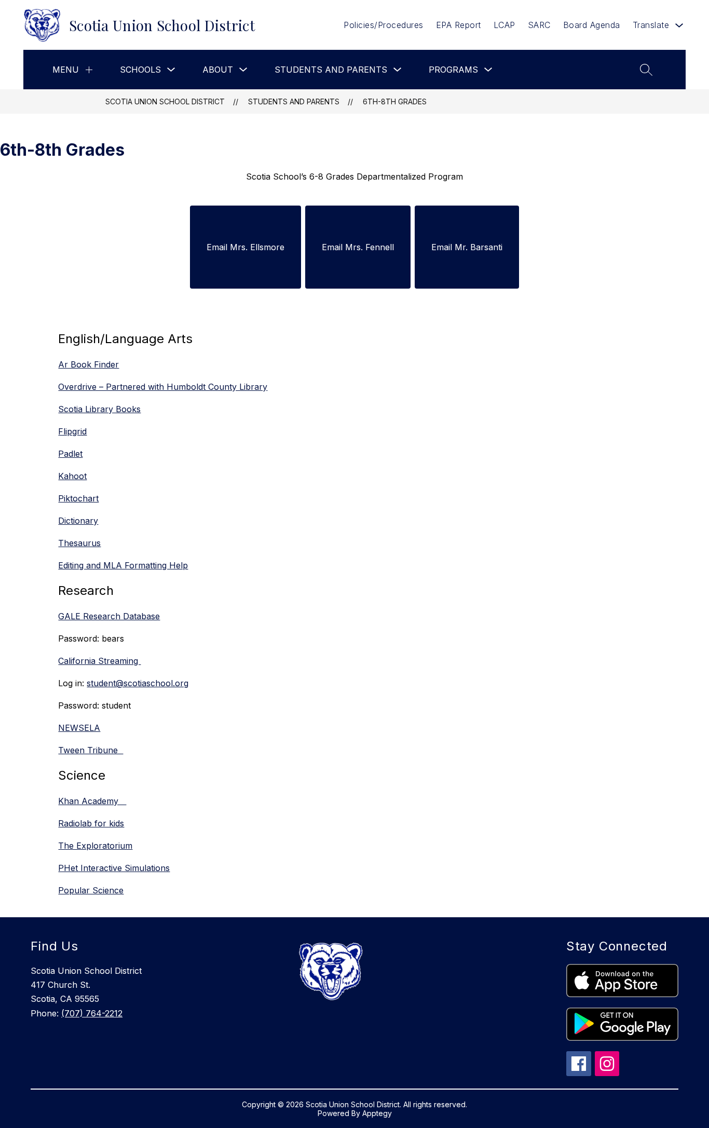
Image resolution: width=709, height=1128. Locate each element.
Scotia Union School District (165, 101)
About (217, 69)
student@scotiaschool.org (137, 683)
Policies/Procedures (384, 25)
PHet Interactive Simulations (114, 868)
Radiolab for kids (91, 823)
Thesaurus (79, 543)
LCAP (504, 25)
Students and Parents (331, 69)
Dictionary (78, 520)
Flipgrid (72, 431)
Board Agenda (591, 25)
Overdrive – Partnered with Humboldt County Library (162, 387)
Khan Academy (92, 801)
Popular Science (91, 890)
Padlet (70, 454)
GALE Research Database (109, 616)
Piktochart (78, 498)
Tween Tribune (90, 750)
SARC (539, 25)
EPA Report (458, 25)
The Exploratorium (95, 845)
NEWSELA (79, 728)
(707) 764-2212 (91, 1013)
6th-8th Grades (395, 101)
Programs (453, 69)
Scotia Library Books (99, 409)
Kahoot (72, 476)
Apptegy (377, 1113)
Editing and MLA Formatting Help (123, 565)
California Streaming (99, 661)
